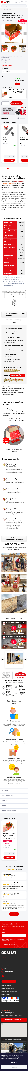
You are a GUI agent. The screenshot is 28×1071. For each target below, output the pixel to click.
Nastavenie (14, 1062)
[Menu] (26, 2)
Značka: (22, 25)
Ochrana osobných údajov (7, 988)
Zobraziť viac (14, 914)
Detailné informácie (6, 65)
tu (17, 1058)
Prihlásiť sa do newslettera (9, 944)
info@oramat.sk (8, 969)
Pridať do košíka (15, 103)
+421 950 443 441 (8, 971)
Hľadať (24, 6)
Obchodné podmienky (6, 985)
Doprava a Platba (5, 994)
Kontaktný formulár (9, 981)
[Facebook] (2, 976)
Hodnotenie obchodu (14, 866)
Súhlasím (14, 1067)
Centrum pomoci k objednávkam (9, 991)
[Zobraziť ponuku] (14, 111)
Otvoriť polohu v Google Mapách (13, 1019)
